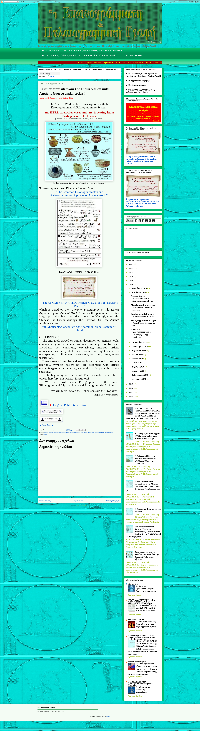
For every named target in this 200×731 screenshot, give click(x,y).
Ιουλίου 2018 (137, 354)
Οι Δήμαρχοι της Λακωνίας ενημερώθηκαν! (143, 689)
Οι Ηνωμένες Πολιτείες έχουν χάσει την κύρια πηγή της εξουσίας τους (146, 624)
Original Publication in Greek (71, 405)
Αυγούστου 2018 (139, 350)
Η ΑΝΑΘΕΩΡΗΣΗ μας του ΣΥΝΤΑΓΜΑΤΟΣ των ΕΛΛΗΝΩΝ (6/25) (146, 608)
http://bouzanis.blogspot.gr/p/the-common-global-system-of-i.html (79, 328)
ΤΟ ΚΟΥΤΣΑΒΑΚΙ (137, 619)
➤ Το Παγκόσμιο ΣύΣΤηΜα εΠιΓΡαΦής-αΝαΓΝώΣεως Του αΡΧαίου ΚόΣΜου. (81, 50)
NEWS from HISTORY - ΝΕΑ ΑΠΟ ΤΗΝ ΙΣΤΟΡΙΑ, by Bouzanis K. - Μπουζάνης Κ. (141, 602)
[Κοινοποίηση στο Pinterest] (85, 430)
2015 (131, 392)
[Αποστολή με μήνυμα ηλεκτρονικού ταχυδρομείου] (77, 430)
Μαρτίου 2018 (138, 371)
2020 (131, 276)
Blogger (108, 716)
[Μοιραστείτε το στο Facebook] (83, 430)
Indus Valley (91, 432)
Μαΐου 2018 (137, 363)
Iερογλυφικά (84, 432)
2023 (131, 264)
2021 (131, 272)
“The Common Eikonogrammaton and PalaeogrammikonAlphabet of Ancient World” (79, 193)
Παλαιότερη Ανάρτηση (112, 501)
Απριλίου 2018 (138, 367)
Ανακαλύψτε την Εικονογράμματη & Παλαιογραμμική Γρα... (142, 298)
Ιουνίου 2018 (137, 358)
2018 (131, 284)
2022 (131, 268)
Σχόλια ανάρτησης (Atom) (82, 505)
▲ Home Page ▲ (46, 425)
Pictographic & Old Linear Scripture (103, 432)
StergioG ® (133, 584)
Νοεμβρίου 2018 (139, 292)
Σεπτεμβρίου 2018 (140, 346)
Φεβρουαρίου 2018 (140, 375)
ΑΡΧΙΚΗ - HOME (133, 55)
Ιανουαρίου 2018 (139, 379)
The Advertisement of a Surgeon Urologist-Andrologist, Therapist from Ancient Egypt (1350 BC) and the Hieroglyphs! (143, 531)
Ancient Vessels (53, 432)
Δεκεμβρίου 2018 (139, 288)
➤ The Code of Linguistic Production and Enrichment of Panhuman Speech (143, 89)
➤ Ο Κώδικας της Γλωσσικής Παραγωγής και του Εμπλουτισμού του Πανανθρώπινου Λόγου (143, 80)
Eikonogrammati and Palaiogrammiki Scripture (68, 432)
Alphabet (46, 432)
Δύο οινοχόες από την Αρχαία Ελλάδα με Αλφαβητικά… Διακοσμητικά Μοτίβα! (147, 436)
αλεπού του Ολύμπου (137, 661)
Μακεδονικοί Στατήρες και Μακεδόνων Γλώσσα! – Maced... (143, 307)
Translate (52, 76)
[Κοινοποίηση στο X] (81, 430)
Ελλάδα (45, 434)
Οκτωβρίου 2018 (139, 342)
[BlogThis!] (79, 430)
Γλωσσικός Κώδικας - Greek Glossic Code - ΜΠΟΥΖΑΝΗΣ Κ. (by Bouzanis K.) (141, 637)
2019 (131, 280)
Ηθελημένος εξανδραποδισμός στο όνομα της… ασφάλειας (146, 588)
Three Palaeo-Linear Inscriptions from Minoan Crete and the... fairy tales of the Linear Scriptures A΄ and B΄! (143, 486)
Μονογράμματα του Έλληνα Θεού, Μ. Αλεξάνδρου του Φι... (143, 323)
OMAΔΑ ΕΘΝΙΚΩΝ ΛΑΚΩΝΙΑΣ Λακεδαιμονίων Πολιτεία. (140, 683)
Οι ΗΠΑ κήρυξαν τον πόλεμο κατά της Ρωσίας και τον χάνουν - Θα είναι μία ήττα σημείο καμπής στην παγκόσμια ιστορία (142, 669)
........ (51, 413)
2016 (131, 388)
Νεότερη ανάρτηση (45, 501)
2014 (131, 396)
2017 (131, 384)
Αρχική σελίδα (78, 501)
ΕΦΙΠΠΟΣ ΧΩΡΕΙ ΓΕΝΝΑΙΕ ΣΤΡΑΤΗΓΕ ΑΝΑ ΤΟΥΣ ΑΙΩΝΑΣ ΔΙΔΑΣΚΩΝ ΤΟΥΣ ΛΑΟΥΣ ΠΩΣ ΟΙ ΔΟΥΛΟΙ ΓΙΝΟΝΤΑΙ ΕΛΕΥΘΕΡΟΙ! (143, 413)
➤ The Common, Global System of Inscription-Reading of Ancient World (78, 55)
